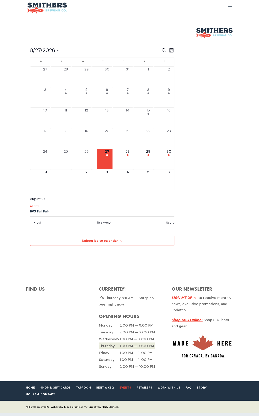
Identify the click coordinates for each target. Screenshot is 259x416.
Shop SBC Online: (187, 319)
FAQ (188, 387)
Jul (39, 222)
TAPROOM (83, 387)
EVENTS (125, 387)
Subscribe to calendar (100, 240)
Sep (168, 222)
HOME (30, 387)
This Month (104, 222)
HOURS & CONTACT (40, 394)
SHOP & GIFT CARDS (55, 387)
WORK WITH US (169, 387)
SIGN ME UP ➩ (184, 297)
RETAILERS (144, 387)
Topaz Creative (73, 406)
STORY (202, 387)
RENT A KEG (105, 387)
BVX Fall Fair (39, 211)
